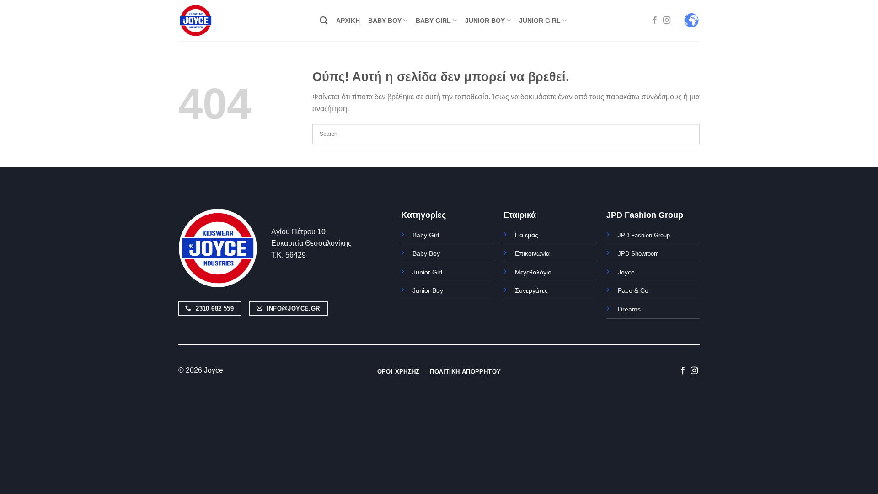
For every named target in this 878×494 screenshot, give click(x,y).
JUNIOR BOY (485, 20)
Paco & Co (633, 290)
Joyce (626, 272)
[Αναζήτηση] (323, 20)
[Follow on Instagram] (666, 20)
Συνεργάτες (531, 290)
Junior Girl (427, 272)
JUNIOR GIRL (540, 20)
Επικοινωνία (532, 253)
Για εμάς (526, 235)
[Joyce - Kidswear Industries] (201, 20)
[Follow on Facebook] (654, 20)
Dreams (629, 309)
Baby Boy (426, 253)
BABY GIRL (433, 20)
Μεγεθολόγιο (533, 272)
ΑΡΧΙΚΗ (348, 20)
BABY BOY (385, 20)
